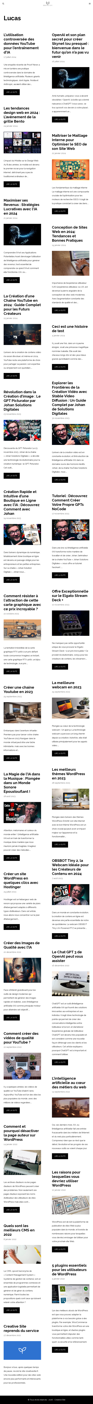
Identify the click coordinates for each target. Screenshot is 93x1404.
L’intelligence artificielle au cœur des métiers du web (69, 1082)
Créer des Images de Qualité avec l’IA (22, 945)
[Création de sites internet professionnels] (48, 3)
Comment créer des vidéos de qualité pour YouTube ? (21, 1037)
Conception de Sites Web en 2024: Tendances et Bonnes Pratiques (69, 233)
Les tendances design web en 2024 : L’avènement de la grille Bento (22, 114)
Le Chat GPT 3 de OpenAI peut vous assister (67, 956)
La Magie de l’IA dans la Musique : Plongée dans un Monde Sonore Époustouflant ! (22, 783)
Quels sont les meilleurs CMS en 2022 (19, 1230)
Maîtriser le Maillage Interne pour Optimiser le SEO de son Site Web (69, 142)
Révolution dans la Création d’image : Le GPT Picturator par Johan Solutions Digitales (22, 400)
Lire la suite (11, 92)
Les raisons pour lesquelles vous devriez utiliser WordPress (66, 1178)
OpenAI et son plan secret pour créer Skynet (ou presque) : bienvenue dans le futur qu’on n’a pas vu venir (70, 46)
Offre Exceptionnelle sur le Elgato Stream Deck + (70, 595)
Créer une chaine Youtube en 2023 (19, 689)
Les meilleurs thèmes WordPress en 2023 (68, 773)
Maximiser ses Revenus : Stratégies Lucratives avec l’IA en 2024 (21, 206)
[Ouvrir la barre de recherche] (3, 3)
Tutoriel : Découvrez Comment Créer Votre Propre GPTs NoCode (69, 502)
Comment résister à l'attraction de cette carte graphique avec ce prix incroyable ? (22, 602)
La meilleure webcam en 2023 (66, 685)
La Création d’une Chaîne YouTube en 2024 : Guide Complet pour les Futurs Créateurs (22, 305)
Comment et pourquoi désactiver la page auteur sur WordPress (21, 1133)
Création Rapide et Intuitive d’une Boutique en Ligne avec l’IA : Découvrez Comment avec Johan (21, 503)
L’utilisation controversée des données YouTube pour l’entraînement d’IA (21, 43)
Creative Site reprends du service (21, 1328)
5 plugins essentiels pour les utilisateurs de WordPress (69, 1269)
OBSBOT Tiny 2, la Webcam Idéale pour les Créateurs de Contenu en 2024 (70, 867)
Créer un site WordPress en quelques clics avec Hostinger (21, 880)
